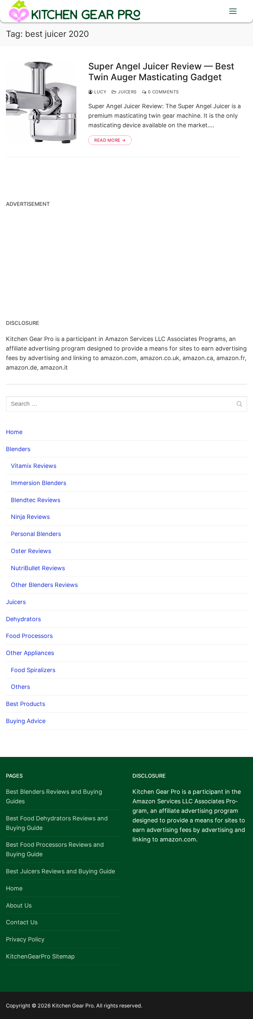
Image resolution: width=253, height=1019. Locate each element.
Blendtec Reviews (35, 500)
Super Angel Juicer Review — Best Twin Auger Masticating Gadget (161, 72)
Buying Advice (25, 720)
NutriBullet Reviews (38, 568)
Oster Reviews (31, 550)
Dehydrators (23, 619)
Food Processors (29, 635)
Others (20, 686)
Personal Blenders (36, 533)
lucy (99, 91)
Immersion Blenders (38, 482)
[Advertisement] (126, 261)
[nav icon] (232, 11)
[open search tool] (212, 11)
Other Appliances (30, 652)
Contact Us (22, 922)
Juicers (127, 91)
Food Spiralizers (33, 670)
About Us (19, 905)
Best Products (25, 703)
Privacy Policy (25, 939)
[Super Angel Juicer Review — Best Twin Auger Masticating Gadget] (41, 103)
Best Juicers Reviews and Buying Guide (60, 871)
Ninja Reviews (30, 516)
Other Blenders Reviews (44, 584)
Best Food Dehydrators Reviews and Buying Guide (57, 823)
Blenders (18, 449)
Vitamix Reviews (33, 465)
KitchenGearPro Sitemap (40, 956)
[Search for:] (126, 404)
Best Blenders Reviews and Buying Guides (54, 796)
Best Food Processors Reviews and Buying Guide (55, 849)
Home (14, 431)
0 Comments (162, 91)
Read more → (110, 140)
